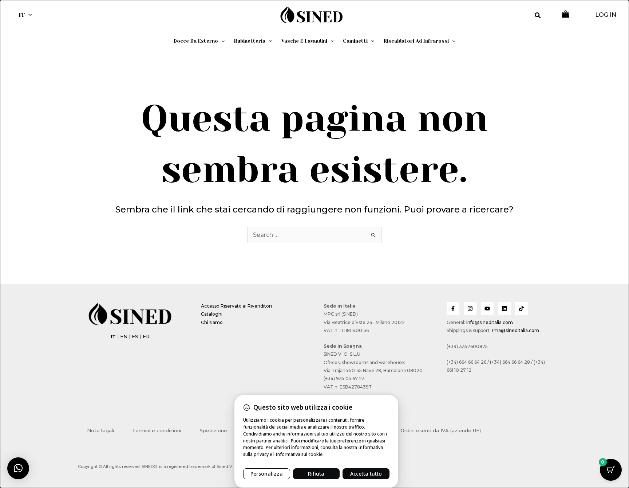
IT (22, 14)
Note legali (100, 430)
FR (146, 336)
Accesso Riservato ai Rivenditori (236, 306)
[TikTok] (521, 308)
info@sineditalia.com (489, 322)
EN (123, 336)
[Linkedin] (504, 308)
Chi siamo (212, 322)
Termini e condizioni (156, 430)
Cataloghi (211, 314)
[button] (28, 15)
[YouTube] (487, 308)
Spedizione (213, 430)
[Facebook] (453, 308)
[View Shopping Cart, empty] (565, 15)
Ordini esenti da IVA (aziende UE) (440, 430)
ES (135, 336)
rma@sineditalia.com (515, 330)
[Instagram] (470, 308)
